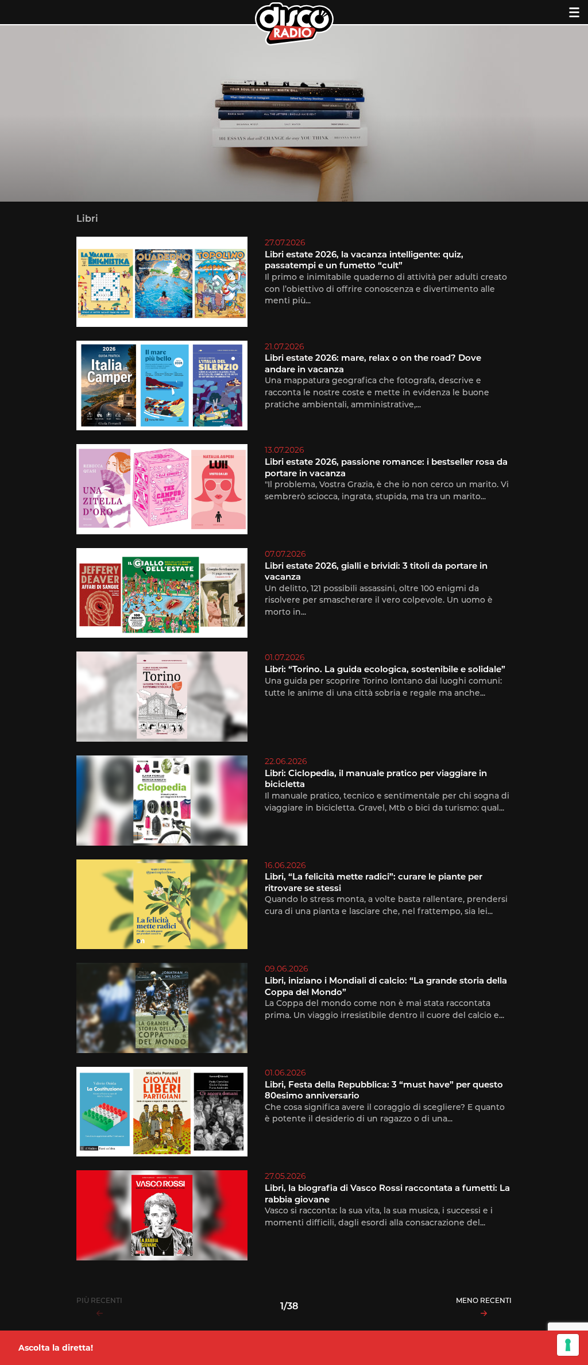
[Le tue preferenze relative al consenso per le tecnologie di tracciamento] (568, 1345)
